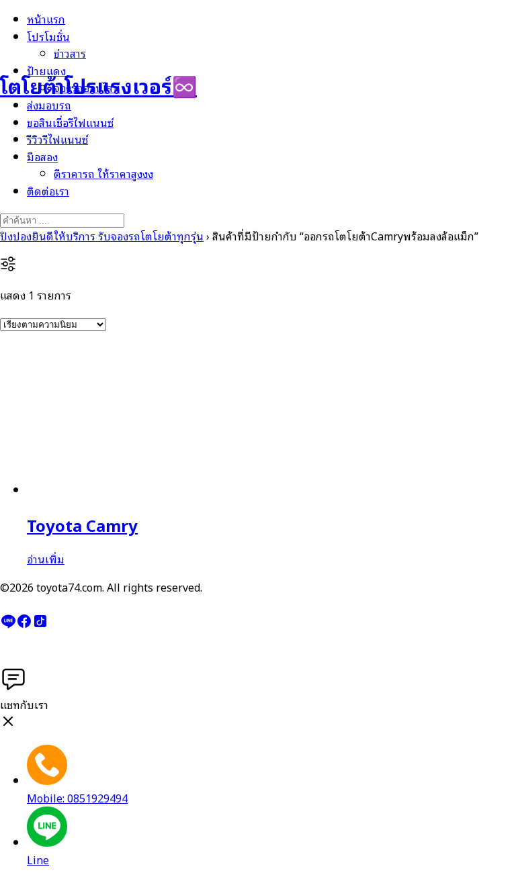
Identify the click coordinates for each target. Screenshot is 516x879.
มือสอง (42, 156)
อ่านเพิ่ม (45, 558)
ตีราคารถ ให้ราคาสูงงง (103, 173)
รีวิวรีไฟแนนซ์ (57, 139)
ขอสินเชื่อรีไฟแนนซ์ (70, 122)
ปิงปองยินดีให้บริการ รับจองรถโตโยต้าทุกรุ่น (102, 235)
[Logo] (67, 39)
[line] (8, 624)
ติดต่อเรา (48, 190)
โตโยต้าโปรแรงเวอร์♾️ (98, 84)
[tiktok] (40, 624)
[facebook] (24, 624)
